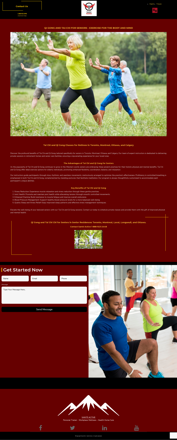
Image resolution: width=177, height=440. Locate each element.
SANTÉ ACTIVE (88, 417)
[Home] (89, 8)
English (152, 4)
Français (159, 4)
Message (5, 285)
